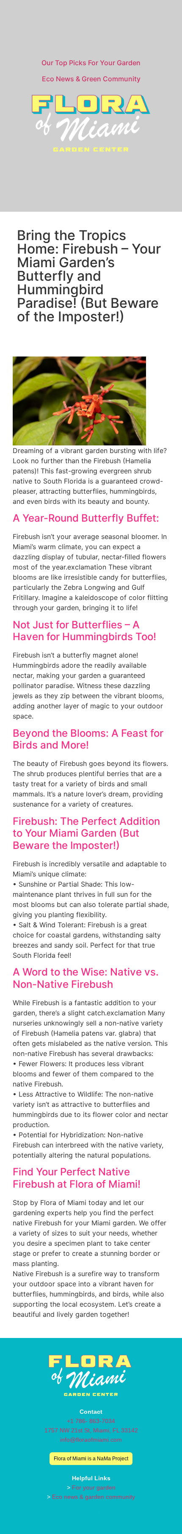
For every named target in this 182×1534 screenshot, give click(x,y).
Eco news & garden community (93, 1496)
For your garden (94, 1487)
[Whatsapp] (97, 1513)
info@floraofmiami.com (91, 1439)
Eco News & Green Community (91, 79)
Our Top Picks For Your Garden (91, 62)
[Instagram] (84, 1513)
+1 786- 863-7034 (91, 1421)
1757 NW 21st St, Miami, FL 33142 (91, 1430)
